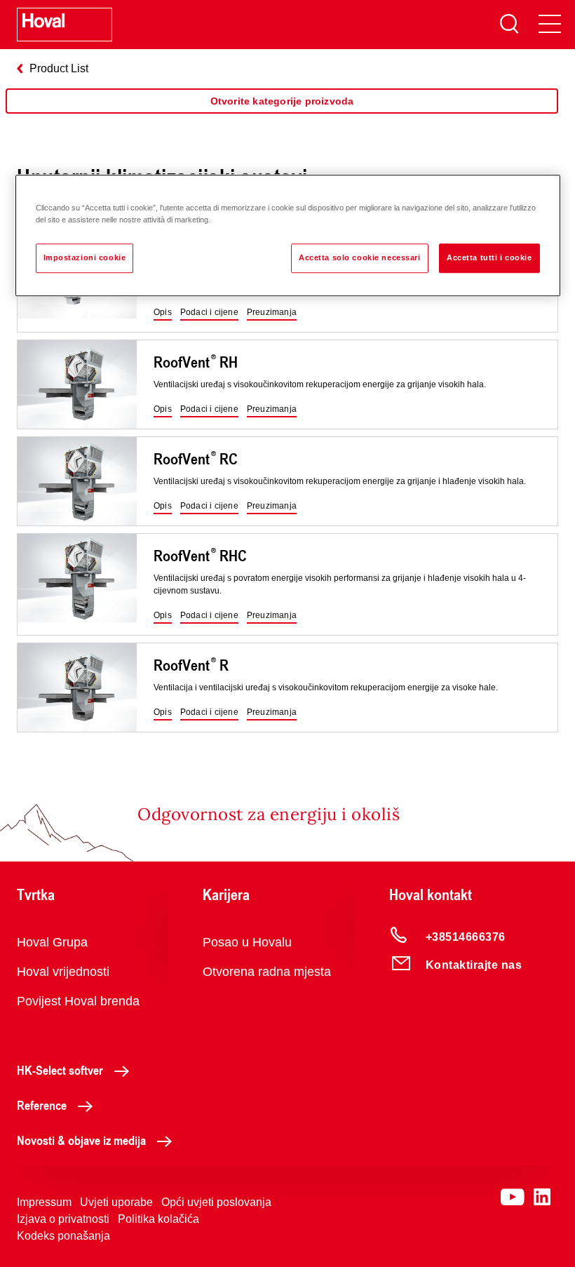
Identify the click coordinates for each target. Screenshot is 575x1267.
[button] (163, 313)
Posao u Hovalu (247, 942)
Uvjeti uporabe (116, 1202)
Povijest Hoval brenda (78, 1001)
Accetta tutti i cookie (489, 257)
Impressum (44, 1202)
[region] (282, 115)
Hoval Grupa (52, 942)
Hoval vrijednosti (63, 972)
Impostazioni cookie (84, 257)
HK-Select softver (60, 1070)
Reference (42, 1105)
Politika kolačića (158, 1219)
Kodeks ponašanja (63, 1236)
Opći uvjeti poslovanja (216, 1202)
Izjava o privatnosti (63, 1219)
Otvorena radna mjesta (267, 972)
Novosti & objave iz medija (81, 1140)
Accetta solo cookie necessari (360, 257)
